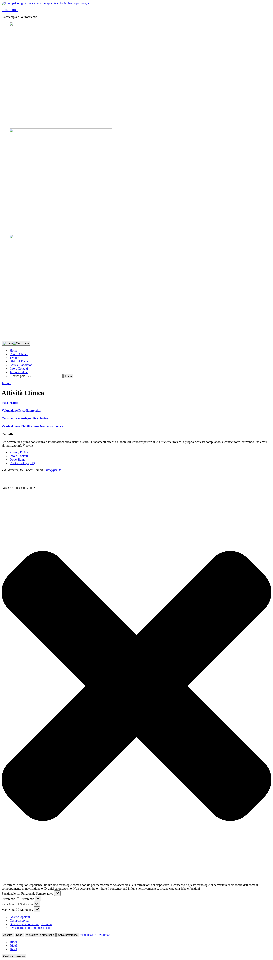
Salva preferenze (68, 934)
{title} (13, 942)
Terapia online (19, 372)
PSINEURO (10, 10)
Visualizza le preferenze (40, 934)
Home (13, 350)
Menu (25, 343)
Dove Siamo (17, 459)
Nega (19, 934)
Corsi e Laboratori (21, 365)
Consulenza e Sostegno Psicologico (25, 418)
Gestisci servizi (19, 920)
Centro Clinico (19, 354)
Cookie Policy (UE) (22, 463)
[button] (136, 686)
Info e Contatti (19, 368)
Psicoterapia (10, 402)
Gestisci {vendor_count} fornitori (31, 924)
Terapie (14, 357)
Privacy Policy (19, 452)
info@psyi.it (53, 470)
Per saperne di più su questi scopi (30, 927)
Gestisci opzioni (20, 917)
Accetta (7, 934)
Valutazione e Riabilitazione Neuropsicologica (32, 426)
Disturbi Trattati (19, 361)
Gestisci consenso (14, 956)
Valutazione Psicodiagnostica (21, 410)
